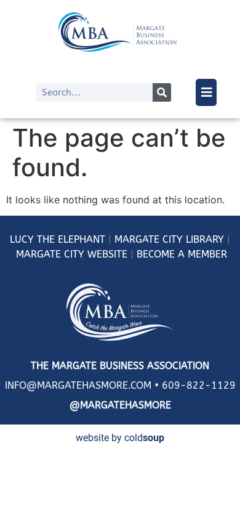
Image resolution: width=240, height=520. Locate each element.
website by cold (120, 438)
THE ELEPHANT (69, 239)
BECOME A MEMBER (182, 254)
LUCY (22, 239)
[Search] (162, 92)
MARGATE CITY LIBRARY (169, 239)
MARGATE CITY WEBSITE (71, 254)
